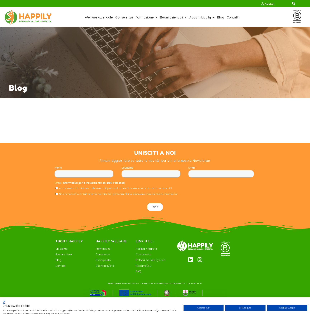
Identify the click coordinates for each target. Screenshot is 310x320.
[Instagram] (199, 259)
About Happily (200, 17)
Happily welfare (111, 241)
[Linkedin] (190, 259)
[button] (294, 3)
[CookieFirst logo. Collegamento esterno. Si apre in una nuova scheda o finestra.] (4, 302)
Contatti (233, 17)
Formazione (144, 17)
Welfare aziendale (99, 17)
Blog (220, 17)
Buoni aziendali (171, 17)
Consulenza (124, 17)
